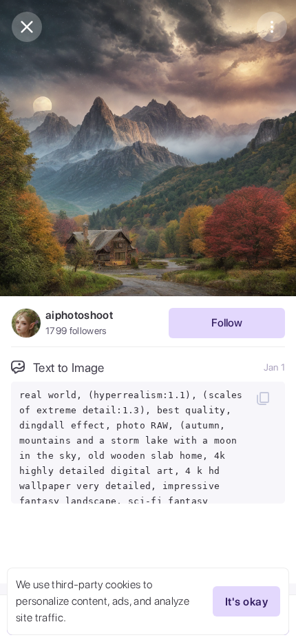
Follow (226, 322)
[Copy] (263, 398)
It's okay (246, 601)
